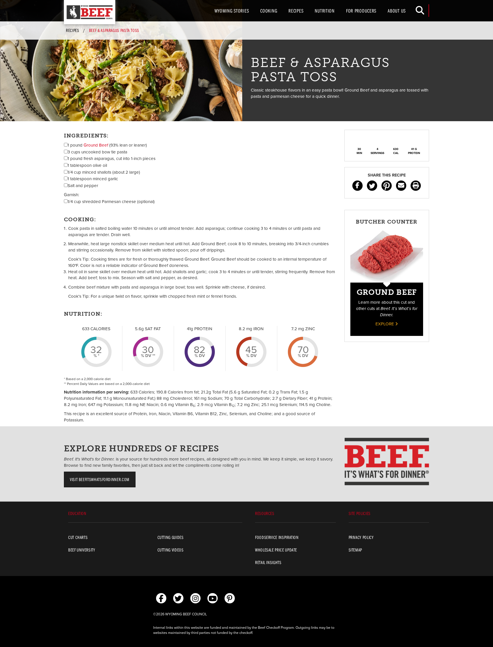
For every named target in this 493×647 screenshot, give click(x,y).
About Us (397, 10)
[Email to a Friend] (401, 185)
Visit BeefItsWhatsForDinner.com (100, 479)
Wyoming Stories (232, 10)
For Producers (361, 10)
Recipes (295, 10)
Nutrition (324, 10)
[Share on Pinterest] (386, 185)
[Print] (416, 185)
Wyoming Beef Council (89, 12)
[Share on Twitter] (372, 185)
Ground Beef (96, 145)
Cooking (268, 10)
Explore (385, 323)
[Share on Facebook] (357, 185)
